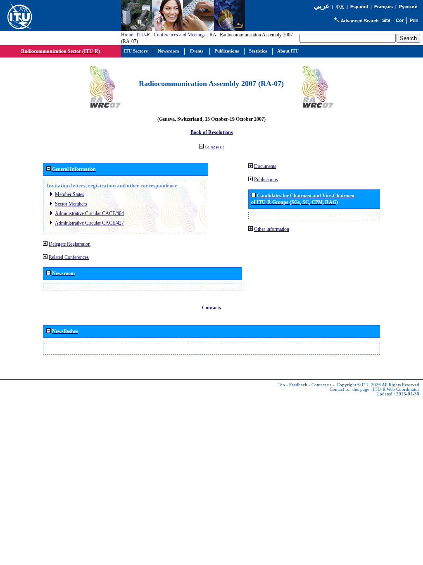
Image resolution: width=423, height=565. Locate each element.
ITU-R (143, 35)
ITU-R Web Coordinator (396, 389)
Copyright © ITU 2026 (359, 385)
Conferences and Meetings (180, 35)
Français (383, 6)
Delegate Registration (69, 244)
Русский (408, 6)
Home (127, 35)
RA (212, 35)
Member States (69, 194)
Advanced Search (360, 20)
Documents (265, 166)
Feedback (298, 385)
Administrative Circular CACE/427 (89, 223)
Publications (266, 179)
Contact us (321, 385)
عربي (322, 6)
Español (359, 6)
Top (281, 385)
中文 (340, 7)
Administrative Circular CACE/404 (89, 213)
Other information (271, 229)
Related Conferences (69, 257)
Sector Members (71, 204)
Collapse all (214, 147)
